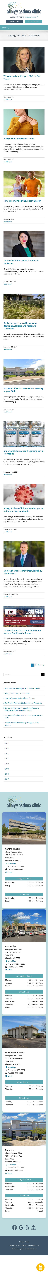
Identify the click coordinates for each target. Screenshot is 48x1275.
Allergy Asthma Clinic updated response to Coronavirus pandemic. (23, 509)
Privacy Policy (24, 1242)
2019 (7, 769)
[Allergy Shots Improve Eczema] (24, 122)
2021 (7, 758)
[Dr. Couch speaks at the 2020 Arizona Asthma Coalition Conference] (24, 616)
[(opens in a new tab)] (24, 184)
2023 (7, 748)
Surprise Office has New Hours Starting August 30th (23, 390)
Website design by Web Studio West (24, 1249)
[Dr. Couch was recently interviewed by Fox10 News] (24, 554)
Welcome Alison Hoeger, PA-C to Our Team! (21, 77)
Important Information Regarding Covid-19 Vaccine (23, 452)
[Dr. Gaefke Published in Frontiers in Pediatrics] (24, 244)
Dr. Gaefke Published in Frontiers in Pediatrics (21, 262)
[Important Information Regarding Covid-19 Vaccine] (24, 434)
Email (9, 872)
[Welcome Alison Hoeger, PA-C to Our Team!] (24, 60)
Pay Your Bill (15, 21)
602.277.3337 (31, 17)
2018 (7, 774)
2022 (7, 753)
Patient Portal (33, 21)
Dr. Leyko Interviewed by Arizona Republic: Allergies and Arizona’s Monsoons (20, 326)
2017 (7, 779)
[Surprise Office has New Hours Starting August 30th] (24, 372)
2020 (7, 764)
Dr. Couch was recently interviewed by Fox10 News (22, 572)
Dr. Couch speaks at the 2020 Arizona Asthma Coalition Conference (22, 632)
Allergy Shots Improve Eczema (18, 138)
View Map (11, 863)
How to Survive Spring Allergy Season (22, 200)
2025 (7, 743)
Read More (7, 100)
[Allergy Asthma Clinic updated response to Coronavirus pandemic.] (24, 494)
